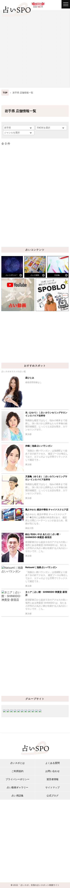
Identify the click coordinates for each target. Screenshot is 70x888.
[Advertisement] (35, 49)
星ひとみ (29, 377)
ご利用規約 (17, 771)
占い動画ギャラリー (17, 787)
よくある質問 (52, 762)
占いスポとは (17, 762)
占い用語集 (17, 795)
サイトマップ (52, 787)
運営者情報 (52, 779)
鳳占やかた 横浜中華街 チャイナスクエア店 (46, 509)
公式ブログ (52, 795)
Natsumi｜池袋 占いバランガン (41, 567)
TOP (5, 92)
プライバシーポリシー (17, 779)
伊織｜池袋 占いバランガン (38, 445)
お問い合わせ (52, 771)
